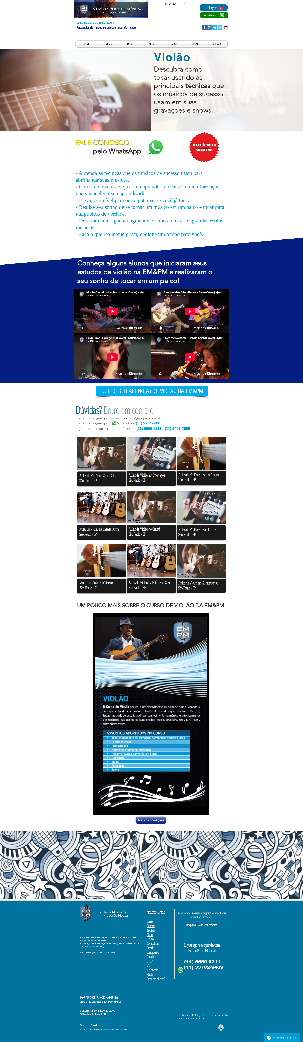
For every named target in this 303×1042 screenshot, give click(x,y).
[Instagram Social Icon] (209, 27)
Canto (150, 921)
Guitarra (151, 925)
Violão (150, 939)
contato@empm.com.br (141, 418)
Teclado (151, 930)
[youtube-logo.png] (225, 27)
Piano (150, 934)
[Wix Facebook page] (204, 27)
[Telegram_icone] (214, 27)
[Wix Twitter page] (220, 27)
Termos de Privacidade (90, 1025)
